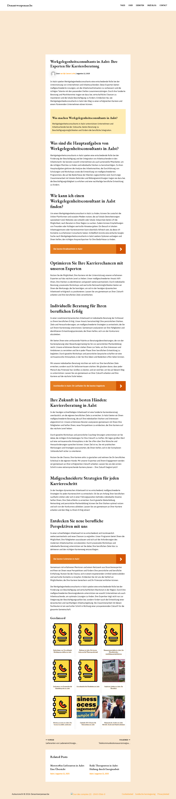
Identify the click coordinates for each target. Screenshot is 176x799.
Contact (163, 5)
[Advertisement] (88, 29)
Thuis (122, 5)
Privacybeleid (163, 794)
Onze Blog (151, 5)
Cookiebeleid (127, 794)
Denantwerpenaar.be (19, 5)
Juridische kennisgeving (145, 794)
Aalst (52, 774)
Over (130, 5)
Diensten (140, 5)
